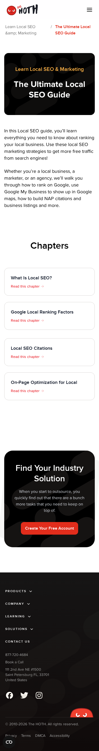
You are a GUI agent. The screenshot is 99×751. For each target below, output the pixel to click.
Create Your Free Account (49, 528)
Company (14, 604)
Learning (15, 616)
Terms (26, 735)
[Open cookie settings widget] (9, 742)
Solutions (16, 629)
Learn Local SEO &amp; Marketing (20, 30)
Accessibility (60, 735)
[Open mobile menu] (89, 10)
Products (15, 591)
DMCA (40, 735)
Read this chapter (27, 286)
